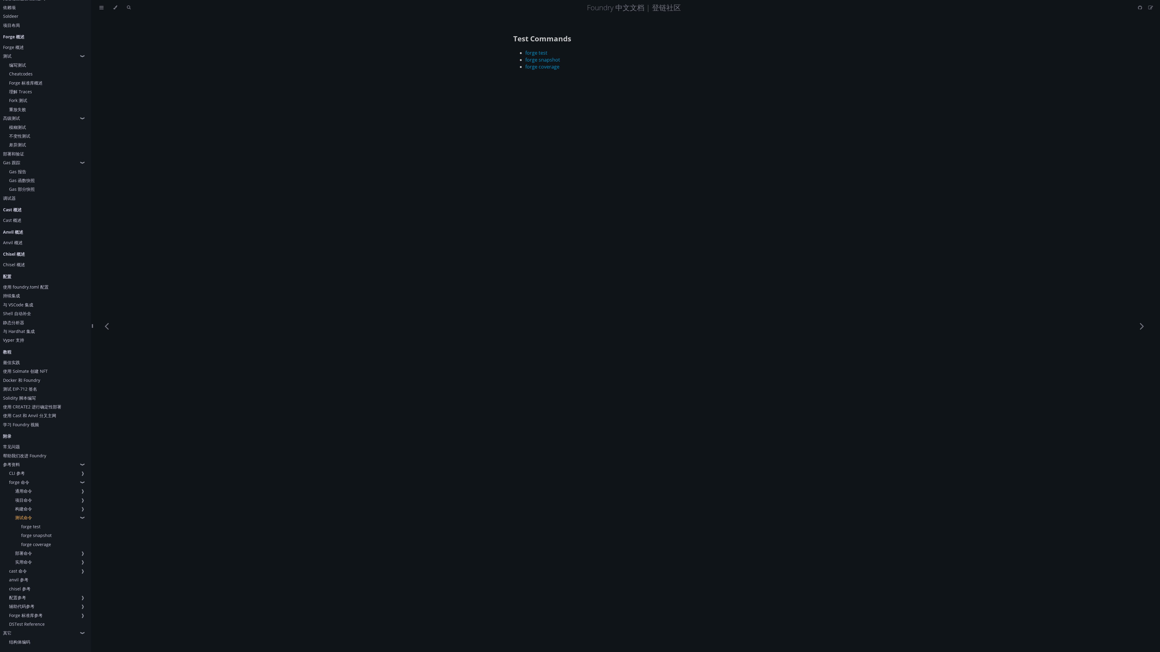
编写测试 (17, 65)
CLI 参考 (17, 473)
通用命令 (23, 491)
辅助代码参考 (21, 606)
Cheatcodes (21, 74)
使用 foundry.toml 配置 (26, 287)
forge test (30, 526)
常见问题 (11, 446)
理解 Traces (20, 91)
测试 (7, 56)
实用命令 (23, 562)
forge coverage (36, 544)
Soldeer (10, 16)
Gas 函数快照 (22, 180)
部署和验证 (13, 154)
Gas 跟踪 (11, 162)
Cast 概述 (12, 220)
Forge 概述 (13, 47)
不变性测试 (19, 136)
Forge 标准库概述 (26, 83)
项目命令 (23, 500)
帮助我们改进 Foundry (24, 456)
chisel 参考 (20, 589)
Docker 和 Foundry (21, 380)
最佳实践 (11, 362)
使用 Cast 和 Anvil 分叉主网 (29, 415)
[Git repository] (1141, 7)
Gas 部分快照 (22, 189)
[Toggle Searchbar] (128, 7)
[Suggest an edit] (1150, 7)
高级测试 (11, 118)
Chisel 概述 (14, 264)
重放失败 (17, 109)
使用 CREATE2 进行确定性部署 (32, 407)
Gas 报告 (17, 171)
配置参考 (17, 597)
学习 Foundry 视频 (21, 424)
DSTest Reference (27, 624)
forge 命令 (19, 482)
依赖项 (9, 7)
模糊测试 (17, 127)
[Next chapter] (1141, 326)
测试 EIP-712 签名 (20, 389)
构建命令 (23, 509)
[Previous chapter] (106, 326)
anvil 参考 (18, 580)
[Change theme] (115, 7)
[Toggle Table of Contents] (101, 7)
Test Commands (542, 38)
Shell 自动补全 (17, 313)
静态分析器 (13, 322)
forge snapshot (36, 535)
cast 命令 (18, 571)
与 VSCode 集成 (18, 305)
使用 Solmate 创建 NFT (25, 371)
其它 (7, 633)
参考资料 (11, 464)
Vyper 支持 (13, 340)
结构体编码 (19, 642)
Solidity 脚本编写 (19, 398)
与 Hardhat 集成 (19, 331)
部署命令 (23, 553)
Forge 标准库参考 (26, 615)
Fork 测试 (18, 100)
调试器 (9, 198)
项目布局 (11, 25)
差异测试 (17, 145)
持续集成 (11, 296)
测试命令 (23, 517)
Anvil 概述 (13, 242)
